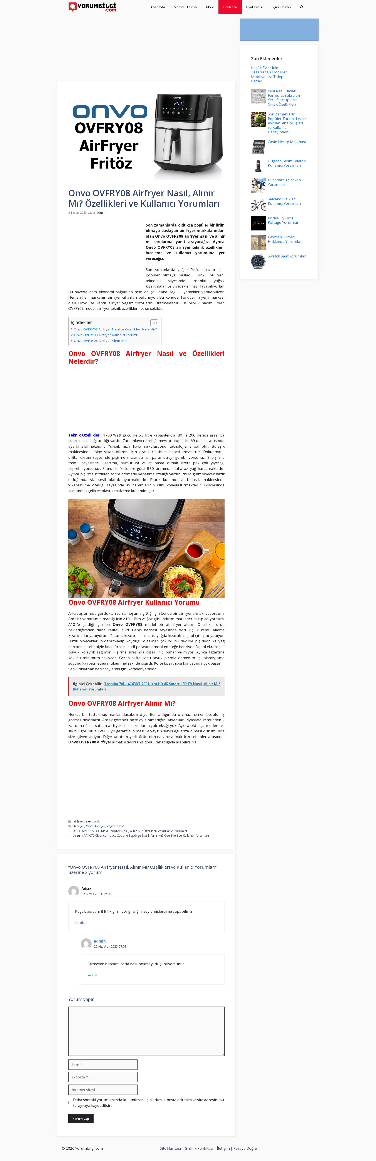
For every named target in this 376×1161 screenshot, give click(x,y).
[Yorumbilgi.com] (92, 7)
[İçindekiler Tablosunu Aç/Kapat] (152, 323)
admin (100, 941)
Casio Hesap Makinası (287, 141)
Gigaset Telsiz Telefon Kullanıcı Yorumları (287, 163)
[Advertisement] (146, 49)
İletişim (223, 1148)
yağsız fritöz (115, 826)
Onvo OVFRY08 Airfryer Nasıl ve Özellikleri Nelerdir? (115, 329)
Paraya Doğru (245, 1148)
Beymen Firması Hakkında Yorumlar (285, 239)
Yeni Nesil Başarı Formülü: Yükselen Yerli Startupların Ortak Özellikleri (284, 97)
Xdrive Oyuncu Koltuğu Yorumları (284, 220)
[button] (302, 7)
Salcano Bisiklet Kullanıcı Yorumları (284, 201)
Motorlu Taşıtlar (185, 7)
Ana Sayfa (158, 7)
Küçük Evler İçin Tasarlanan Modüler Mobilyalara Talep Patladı (269, 74)
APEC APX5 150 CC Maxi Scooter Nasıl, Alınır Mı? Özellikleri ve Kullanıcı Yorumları (130, 831)
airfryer (78, 821)
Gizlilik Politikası (199, 1148)
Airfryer (78, 826)
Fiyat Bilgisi (254, 7)
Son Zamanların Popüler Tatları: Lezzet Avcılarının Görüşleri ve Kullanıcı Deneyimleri (287, 123)
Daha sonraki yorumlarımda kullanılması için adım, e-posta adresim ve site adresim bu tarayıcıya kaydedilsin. (148, 1102)
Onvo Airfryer (95, 826)
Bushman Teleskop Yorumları (284, 182)
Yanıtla (80, 923)
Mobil (210, 7)
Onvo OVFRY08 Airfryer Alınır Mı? (100, 340)
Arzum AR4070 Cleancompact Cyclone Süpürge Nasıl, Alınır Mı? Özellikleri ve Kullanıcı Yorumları (141, 835)
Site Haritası (170, 1148)
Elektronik (230, 7)
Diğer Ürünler (281, 7)
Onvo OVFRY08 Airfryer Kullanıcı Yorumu (106, 335)
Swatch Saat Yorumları (287, 256)
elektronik (93, 821)
